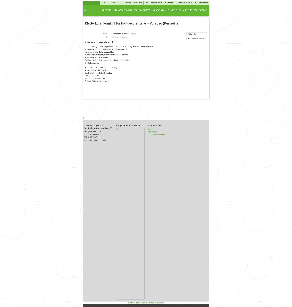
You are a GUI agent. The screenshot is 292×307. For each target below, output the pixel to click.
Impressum (152, 132)
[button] (197, 38)
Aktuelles (176, 10)
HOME (104, 3)
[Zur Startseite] (85, 10)
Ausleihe (187, 10)
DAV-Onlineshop (201, 3)
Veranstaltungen (123, 10)
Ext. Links (138, 3)
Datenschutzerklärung (156, 134)
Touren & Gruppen (142, 10)
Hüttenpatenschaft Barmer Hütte (178, 3)
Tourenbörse (200, 10)
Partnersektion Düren (153, 3)
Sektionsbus (115, 3)
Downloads (127, 3)
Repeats (138, 33)
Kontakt (151, 129)
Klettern (124, 37)
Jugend (115, 37)
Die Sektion (107, 10)
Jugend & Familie (161, 10)
